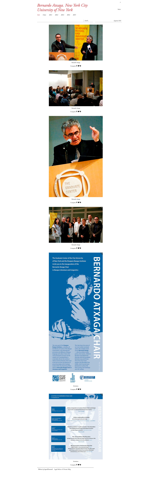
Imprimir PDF (117, 20)
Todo (38, 15)
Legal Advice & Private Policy (62, 469)
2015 (74, 15)
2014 (68, 15)
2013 (62, 15)
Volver (119, 9)
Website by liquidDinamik (45, 469)
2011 (50, 15)
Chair (44, 15)
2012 (56, 15)
